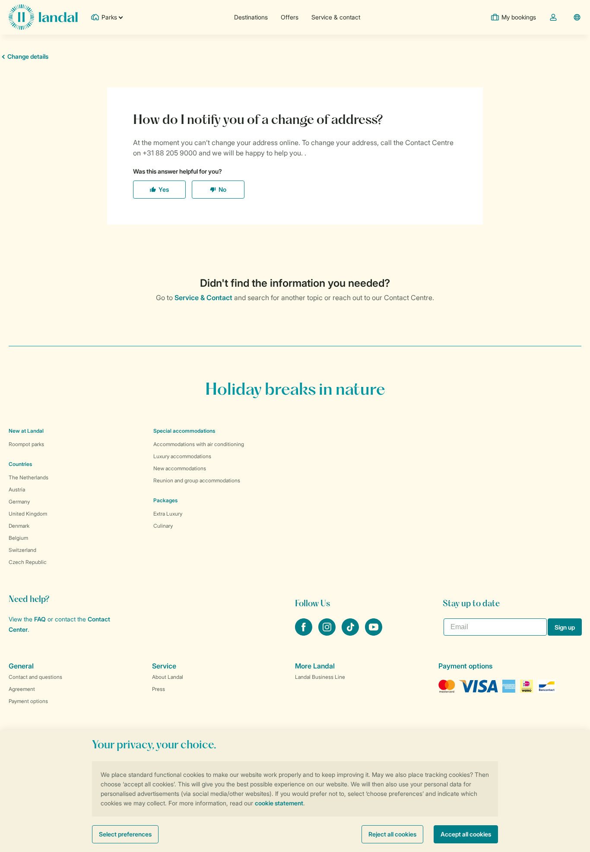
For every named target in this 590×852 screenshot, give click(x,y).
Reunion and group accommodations (196, 480)
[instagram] (327, 633)
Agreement (22, 689)
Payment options (28, 701)
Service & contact (335, 17)
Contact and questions (35, 677)
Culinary (163, 526)
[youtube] (373, 633)
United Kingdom (28, 513)
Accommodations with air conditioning (198, 444)
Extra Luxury (167, 513)
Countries (20, 464)
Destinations (251, 17)
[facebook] (304, 633)
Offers (289, 17)
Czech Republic (28, 562)
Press (158, 689)
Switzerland (22, 550)
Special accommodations (184, 431)
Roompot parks (26, 444)
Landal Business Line (320, 677)
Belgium (18, 538)
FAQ (40, 619)
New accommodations (179, 468)
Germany (19, 501)
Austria (17, 489)
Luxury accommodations (182, 456)
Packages (165, 500)
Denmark (19, 526)
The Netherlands (28, 477)
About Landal (167, 677)
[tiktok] (351, 633)
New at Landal (26, 431)
